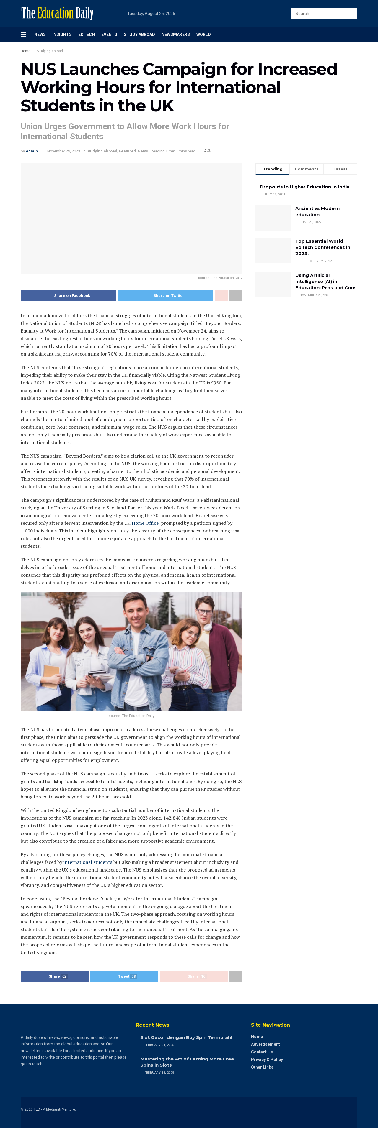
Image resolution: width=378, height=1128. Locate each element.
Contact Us (262, 1052)
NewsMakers (176, 34)
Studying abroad (50, 51)
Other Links (262, 1067)
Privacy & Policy (267, 1059)
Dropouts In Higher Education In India (305, 187)
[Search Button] (351, 13)
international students (87, 862)
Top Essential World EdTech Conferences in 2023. (322, 247)
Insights (62, 34)
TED (37, 1109)
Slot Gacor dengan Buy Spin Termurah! (186, 1037)
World (203, 34)
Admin (32, 151)
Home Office (145, 523)
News (40, 34)
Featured (127, 151)
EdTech (86, 34)
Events (109, 34)
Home (25, 51)
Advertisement (265, 1044)
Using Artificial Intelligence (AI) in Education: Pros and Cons (326, 281)
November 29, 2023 (63, 151)
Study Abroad (139, 34)
